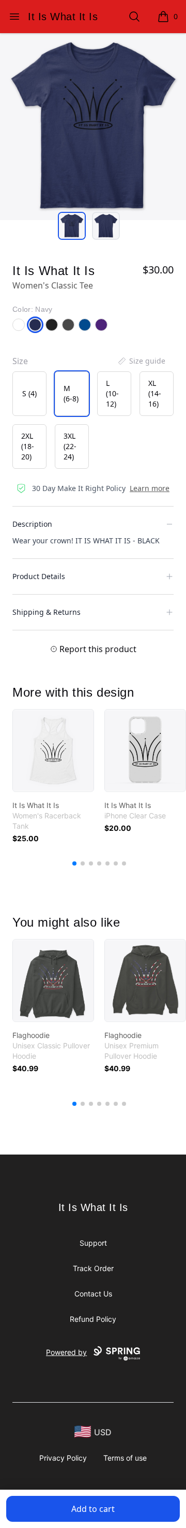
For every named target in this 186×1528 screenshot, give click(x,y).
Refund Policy (93, 1319)
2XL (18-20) (27, 446)
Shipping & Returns (46, 612)
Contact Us (93, 1293)
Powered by (66, 1352)
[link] (53, 750)
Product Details (38, 576)
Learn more (149, 488)
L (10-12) (112, 393)
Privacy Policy (63, 1457)
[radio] (29, 393)
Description (32, 524)
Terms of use (125, 1457)
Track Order (93, 1268)
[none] (141, 361)
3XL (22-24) (70, 446)
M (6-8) (71, 393)
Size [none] (20, 361)
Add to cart (93, 1509)
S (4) (29, 393)
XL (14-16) (154, 393)
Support (93, 1242)
